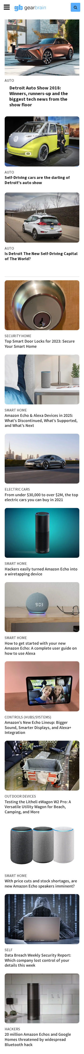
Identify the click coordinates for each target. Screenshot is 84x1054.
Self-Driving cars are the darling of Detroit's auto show (37, 180)
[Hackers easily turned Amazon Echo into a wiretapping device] (42, 533)
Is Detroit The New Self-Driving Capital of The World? (41, 256)
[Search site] (75, 7)
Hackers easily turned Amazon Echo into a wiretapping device (41, 571)
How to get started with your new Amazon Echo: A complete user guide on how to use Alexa (41, 648)
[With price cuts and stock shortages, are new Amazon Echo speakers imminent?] (42, 845)
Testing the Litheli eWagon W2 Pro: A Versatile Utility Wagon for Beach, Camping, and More (38, 806)
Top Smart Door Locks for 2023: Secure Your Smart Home (40, 343)
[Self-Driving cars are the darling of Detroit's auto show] (42, 141)
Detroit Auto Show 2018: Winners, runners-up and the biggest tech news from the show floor (38, 96)
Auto (9, 80)
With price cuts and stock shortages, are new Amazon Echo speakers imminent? (41, 883)
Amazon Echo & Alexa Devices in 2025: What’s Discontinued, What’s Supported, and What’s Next (41, 420)
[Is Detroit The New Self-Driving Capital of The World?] (42, 217)
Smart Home (16, 410)
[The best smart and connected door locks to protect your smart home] (42, 305)
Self (8, 949)
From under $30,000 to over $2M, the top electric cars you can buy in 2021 (41, 497)
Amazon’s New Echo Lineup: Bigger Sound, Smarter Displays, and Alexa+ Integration (38, 727)
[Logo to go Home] (30, 8)
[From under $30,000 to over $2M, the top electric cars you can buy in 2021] (42, 459)
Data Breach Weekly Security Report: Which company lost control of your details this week (38, 960)
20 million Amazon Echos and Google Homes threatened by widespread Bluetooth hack (38, 1039)
